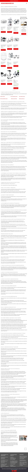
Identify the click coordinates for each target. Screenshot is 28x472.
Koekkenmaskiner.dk (7, 3)
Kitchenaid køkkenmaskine (4, 98)
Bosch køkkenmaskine (22, 96)
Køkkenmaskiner (2, 96)
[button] (26, 3)
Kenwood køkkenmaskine (14, 96)
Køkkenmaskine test (21, 98)
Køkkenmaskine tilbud (14, 98)
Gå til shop (16, 32)
